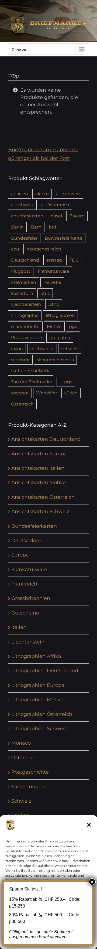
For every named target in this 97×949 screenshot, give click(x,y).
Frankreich (24, 584)
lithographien (60, 315)
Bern (36, 227)
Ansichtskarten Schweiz (40, 511)
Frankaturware (53, 271)
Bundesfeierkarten (34, 526)
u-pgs (66, 381)
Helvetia (52, 282)
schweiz (69, 348)
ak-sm (42, 193)
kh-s (45, 293)
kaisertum (22, 293)
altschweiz (22, 204)
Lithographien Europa (37, 685)
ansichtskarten (27, 215)
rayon (17, 348)
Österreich (22, 404)
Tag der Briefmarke (31, 381)
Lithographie (25, 315)
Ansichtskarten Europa (39, 454)
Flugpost (20, 271)
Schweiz (21, 801)
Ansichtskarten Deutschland (46, 439)
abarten (19, 193)
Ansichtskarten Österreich (43, 497)
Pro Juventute (26, 337)
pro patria (59, 337)
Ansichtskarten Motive (38, 482)
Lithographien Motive (37, 700)
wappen (20, 392)
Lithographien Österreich (41, 714)
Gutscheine (25, 613)
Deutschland (25, 260)
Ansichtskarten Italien (37, 468)
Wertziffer (46, 392)
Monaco (21, 743)
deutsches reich (43, 249)
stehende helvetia (30, 370)
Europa (20, 555)
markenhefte (25, 326)
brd (52, 227)
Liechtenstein (26, 304)
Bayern (77, 215)
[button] (89, 825)
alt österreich (55, 204)
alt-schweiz (68, 193)
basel (56, 215)
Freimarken (23, 282)
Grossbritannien (30, 598)
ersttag (54, 260)
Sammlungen (28, 787)
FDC (73, 260)
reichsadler (42, 348)
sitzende (20, 359)
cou (15, 249)
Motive (54, 326)
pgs (73, 326)
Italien (18, 627)
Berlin (17, 227)
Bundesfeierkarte (63, 238)
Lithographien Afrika (36, 656)
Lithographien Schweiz (39, 729)
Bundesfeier (24, 238)
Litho (53, 304)
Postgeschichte (30, 772)
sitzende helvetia (55, 359)
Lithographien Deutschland (44, 671)
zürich (71, 392)
